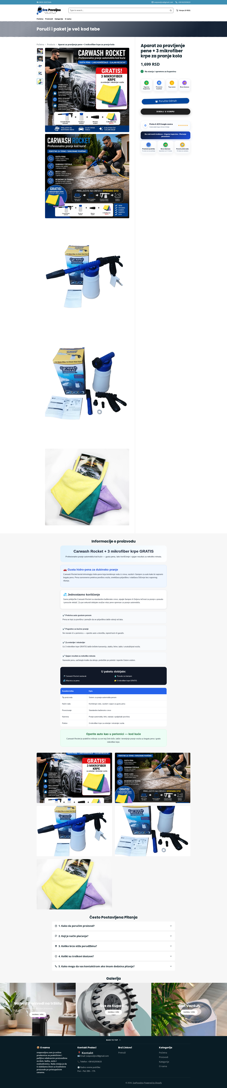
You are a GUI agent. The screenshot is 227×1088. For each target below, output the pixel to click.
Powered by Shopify (153, 1082)
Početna (40, 19)
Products (51, 44)
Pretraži (122, 1052)
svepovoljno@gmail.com (163, 2)
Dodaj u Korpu (166, 111)
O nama (68, 19)
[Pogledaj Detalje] (38, 1009)
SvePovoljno (138, 1082)
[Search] (170, 10)
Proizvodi (49, 19)
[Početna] (49, 10)
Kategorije (59, 19)
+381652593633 (184, 2)
